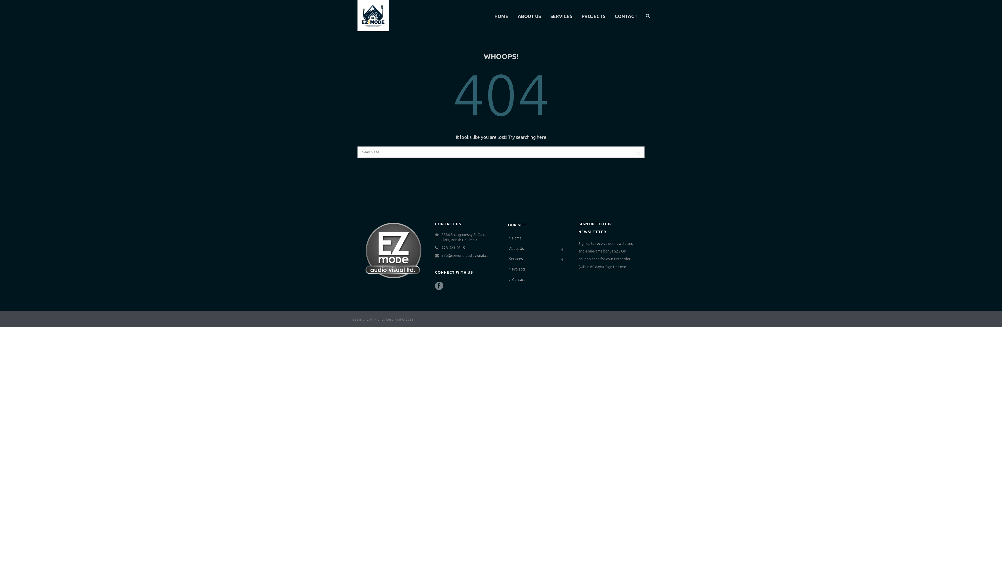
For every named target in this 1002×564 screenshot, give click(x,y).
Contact (626, 16)
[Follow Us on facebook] (439, 286)
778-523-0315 (453, 248)
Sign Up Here (615, 267)
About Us (529, 16)
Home (501, 16)
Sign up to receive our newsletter (605, 244)
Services (561, 16)
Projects (593, 16)
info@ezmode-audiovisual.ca (465, 256)
